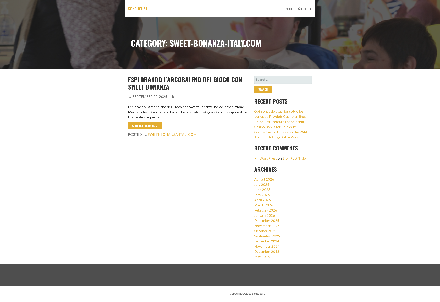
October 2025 (265, 231)
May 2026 (262, 195)
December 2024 (266, 241)
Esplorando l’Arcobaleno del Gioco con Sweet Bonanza (185, 83)
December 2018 (266, 251)
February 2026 (265, 210)
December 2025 (266, 220)
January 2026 (264, 215)
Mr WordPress (265, 158)
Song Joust (137, 9)
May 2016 (262, 257)
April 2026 (262, 200)
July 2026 (261, 184)
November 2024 (267, 246)
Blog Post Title (294, 158)
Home (288, 8)
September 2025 (267, 236)
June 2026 (262, 189)
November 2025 (267, 226)
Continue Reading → (145, 126)
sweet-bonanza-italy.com (172, 134)
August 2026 (264, 179)
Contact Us (304, 8)
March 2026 (263, 205)
